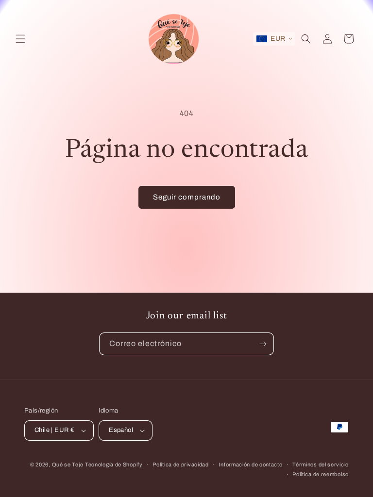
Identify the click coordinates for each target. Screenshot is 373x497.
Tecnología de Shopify (114, 464)
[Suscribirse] (262, 343)
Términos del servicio (320, 464)
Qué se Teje (68, 464)
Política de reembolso (320, 474)
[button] (20, 39)
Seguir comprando (186, 197)
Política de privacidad (180, 464)
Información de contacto (250, 464)
